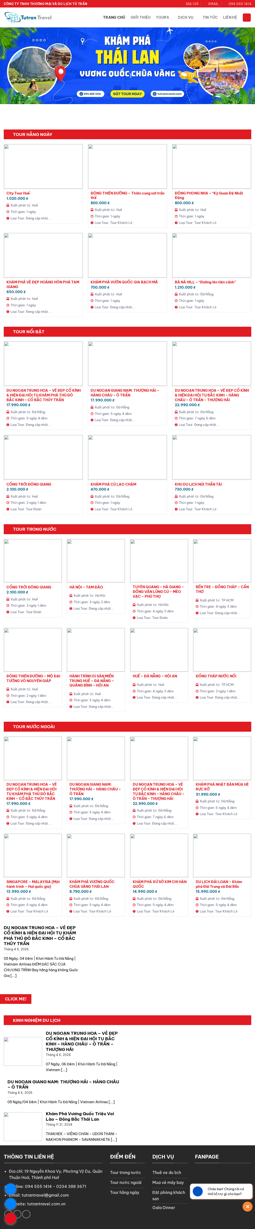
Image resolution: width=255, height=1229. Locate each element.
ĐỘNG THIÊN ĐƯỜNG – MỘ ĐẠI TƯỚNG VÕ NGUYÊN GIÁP (33, 678)
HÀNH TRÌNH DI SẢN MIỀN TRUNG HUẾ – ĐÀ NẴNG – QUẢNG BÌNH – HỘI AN (91, 681)
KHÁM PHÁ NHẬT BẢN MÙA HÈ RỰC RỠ (222, 786)
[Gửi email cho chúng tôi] (17, 1214)
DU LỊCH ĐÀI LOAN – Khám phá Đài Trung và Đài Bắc (219, 884)
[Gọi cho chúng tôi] (26, 1214)
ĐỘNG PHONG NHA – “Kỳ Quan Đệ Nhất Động (209, 195)
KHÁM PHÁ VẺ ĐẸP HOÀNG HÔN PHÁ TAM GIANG (42, 284)
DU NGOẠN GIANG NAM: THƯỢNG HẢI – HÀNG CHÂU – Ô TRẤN (125, 392)
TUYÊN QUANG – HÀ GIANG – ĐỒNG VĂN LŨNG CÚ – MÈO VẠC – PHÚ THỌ (158, 591)
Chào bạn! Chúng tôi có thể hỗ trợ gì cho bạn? (226, 1191)
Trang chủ (114, 17)
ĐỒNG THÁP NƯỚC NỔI (216, 676)
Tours (162, 17)
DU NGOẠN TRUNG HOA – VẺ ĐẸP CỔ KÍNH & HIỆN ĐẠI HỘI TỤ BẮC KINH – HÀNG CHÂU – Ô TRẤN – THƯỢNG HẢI (212, 395)
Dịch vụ (185, 17)
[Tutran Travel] (29, 17)
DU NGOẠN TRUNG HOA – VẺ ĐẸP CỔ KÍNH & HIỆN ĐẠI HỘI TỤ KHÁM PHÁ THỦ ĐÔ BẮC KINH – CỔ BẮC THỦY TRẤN (43, 395)
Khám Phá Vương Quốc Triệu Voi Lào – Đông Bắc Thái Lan (80, 1116)
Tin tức (210, 17)
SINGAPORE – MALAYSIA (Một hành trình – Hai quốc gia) (33, 884)
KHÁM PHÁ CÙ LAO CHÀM (113, 484)
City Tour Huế (18, 193)
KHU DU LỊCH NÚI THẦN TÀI (198, 484)
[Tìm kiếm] (247, 17)
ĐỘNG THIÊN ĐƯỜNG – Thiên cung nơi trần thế (127, 195)
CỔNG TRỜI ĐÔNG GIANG (28, 484)
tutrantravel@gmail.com (45, 1195)
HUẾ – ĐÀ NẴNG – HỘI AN (155, 676)
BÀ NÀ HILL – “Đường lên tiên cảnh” (205, 282)
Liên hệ (230, 17)
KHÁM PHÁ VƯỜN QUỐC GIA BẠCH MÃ (124, 282)
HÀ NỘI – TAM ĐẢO (86, 587)
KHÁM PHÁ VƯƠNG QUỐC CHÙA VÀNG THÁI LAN (92, 884)
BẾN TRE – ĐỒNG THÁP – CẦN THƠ (222, 589)
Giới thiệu (141, 17)
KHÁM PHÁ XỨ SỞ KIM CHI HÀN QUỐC (160, 884)
